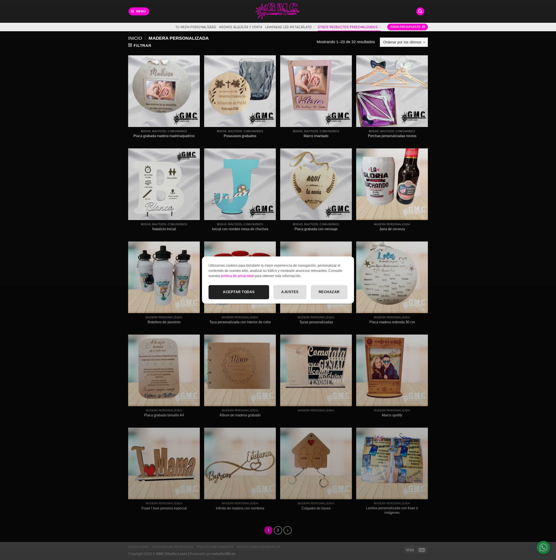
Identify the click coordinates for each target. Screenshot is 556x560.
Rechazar (329, 292)
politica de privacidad (237, 276)
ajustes (289, 292)
